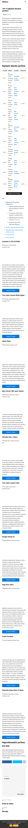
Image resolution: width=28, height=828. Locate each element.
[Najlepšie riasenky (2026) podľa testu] (4, 808)
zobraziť (8, 14)
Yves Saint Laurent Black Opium (16, 91)
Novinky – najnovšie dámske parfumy (15, 227)
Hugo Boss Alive (15, 162)
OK (11, 825)
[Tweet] (17, 761)
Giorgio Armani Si (16, 152)
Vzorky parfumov (10, 237)
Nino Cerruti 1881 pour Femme (16, 115)
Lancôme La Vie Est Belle (16, 78)
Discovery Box (16, 219)
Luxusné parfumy (10, 234)
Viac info (16, 825)
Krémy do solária (7, 804)
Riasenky (5, 811)
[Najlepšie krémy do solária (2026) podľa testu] (6, 800)
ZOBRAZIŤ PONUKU (10, 290)
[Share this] (7, 761)
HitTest (5, 2)
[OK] (26, 824)
